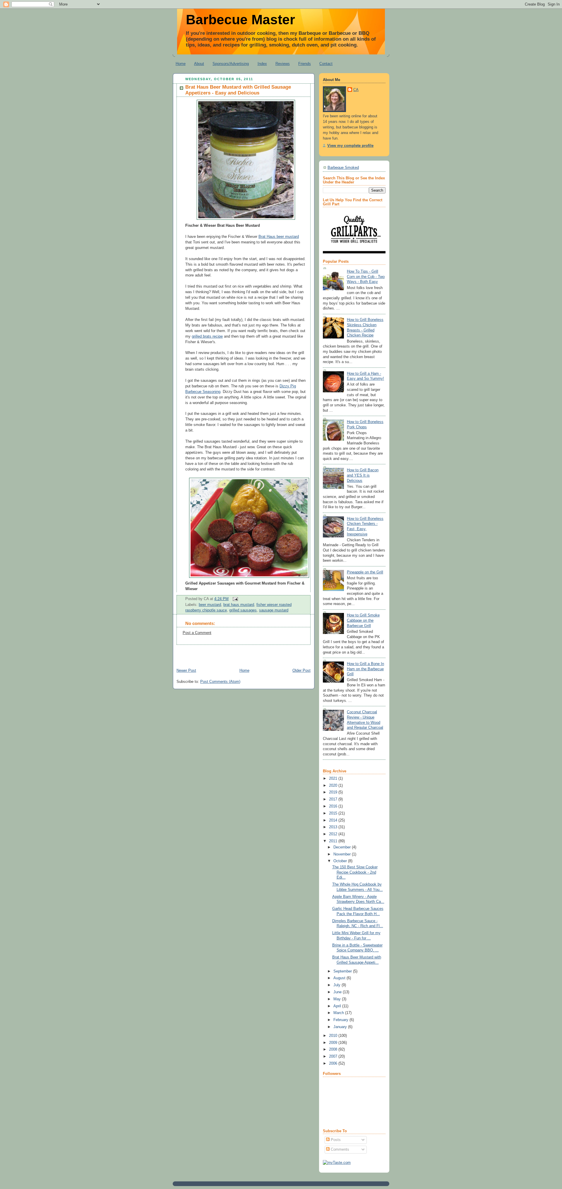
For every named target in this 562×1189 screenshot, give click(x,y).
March (339, 1013)
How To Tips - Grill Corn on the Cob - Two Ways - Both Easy (366, 276)
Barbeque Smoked (343, 168)
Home (181, 63)
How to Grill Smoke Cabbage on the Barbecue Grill (363, 620)
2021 (333, 778)
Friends (304, 63)
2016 (333, 806)
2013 (333, 827)
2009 (333, 1043)
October (340, 861)
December (342, 847)
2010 (333, 1036)
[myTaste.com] (337, 1163)
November (342, 854)
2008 (333, 1049)
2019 (333, 792)
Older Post (301, 671)
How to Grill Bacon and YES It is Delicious (362, 475)
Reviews (282, 63)
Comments (339, 1149)
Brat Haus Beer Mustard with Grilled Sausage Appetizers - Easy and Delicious (238, 90)
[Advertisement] (241, 653)
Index (262, 63)
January (340, 1027)
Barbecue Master (240, 19)
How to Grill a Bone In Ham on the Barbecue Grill (365, 669)
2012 (333, 834)
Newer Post (186, 671)
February (341, 1020)
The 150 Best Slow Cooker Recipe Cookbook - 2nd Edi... (355, 872)
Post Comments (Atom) (220, 682)
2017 (333, 799)
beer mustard (210, 605)
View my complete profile (350, 146)
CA (356, 90)
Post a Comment (197, 633)
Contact (326, 63)
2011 (333, 841)
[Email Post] (234, 599)
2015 (333, 813)
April (337, 1006)
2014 (333, 820)
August (340, 978)
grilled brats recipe (207, 336)
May (337, 999)
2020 (333, 785)
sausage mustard (273, 610)
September (343, 971)
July (337, 985)
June (338, 992)
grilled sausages (243, 610)
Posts (335, 1140)
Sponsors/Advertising (231, 63)
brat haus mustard (238, 605)
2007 (333, 1056)
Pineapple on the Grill (365, 572)
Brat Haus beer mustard (278, 237)
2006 (333, 1063)
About (199, 63)
